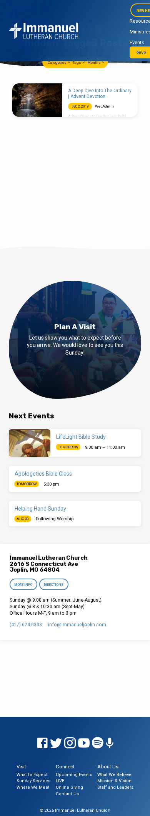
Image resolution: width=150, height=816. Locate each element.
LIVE (60, 780)
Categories (57, 62)
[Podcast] (109, 743)
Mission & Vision (114, 780)
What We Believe (114, 774)
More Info (24, 585)
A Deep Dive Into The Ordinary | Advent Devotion (100, 93)
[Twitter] (56, 743)
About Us (107, 767)
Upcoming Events (74, 774)
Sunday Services (33, 780)
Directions (53, 585)
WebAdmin (104, 106)
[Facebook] (42, 743)
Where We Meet (33, 787)
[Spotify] (98, 743)
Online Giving (69, 787)
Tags (77, 62)
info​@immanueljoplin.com (77, 624)
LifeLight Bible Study (81, 437)
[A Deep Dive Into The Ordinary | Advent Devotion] (37, 100)
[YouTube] (84, 743)
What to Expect (32, 774)
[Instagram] (70, 743)
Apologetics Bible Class (43, 474)
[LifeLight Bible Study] (29, 443)
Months (94, 62)
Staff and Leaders (115, 787)
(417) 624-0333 (26, 624)
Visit (21, 767)
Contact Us (67, 793)
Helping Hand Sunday (40, 509)
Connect (65, 767)
